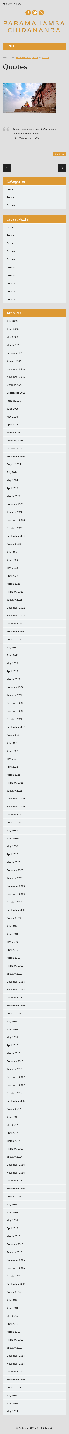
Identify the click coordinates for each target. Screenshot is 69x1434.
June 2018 (13, 1029)
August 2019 (14, 918)
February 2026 (15, 353)
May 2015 (12, 1315)
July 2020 (12, 830)
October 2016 (14, 1180)
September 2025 (16, 392)
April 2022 (12, 671)
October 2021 (14, 719)
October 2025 (14, 384)
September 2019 (16, 910)
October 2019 (14, 902)
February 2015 (15, 1339)
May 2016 (12, 1220)
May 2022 (12, 663)
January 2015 (14, 1347)
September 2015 (16, 1284)
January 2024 (14, 512)
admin (45, 57)
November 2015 (16, 1268)
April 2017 (12, 1132)
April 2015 (12, 1323)
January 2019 (14, 973)
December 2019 (16, 886)
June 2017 (13, 1117)
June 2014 (13, 1403)
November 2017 (16, 1085)
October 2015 (14, 1276)
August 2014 (14, 1387)
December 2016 (16, 1164)
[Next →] (62, 168)
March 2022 (13, 679)
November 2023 (16, 520)
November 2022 (16, 615)
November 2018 (16, 989)
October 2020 (14, 814)
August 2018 (14, 1013)
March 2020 (13, 862)
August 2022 (14, 639)
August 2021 (14, 735)
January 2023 (14, 599)
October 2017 (14, 1093)
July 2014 (12, 1395)
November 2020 (16, 806)
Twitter (34, 12)
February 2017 (15, 1148)
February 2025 (15, 440)
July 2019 (12, 926)
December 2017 (16, 1077)
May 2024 (12, 480)
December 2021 (16, 703)
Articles (11, 189)
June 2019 (13, 933)
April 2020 (12, 854)
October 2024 (14, 448)
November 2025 (16, 376)
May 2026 (12, 337)
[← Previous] (7, 168)
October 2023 (14, 528)
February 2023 (15, 591)
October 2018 (14, 997)
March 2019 (13, 957)
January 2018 (14, 1069)
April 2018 (12, 1045)
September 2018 (16, 1005)
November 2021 (16, 711)
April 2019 (12, 949)
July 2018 (12, 1021)
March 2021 (13, 774)
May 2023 (12, 567)
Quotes (59, 153)
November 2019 (16, 894)
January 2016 (14, 1252)
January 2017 (14, 1156)
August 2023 (14, 544)
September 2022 (16, 631)
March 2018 (13, 1053)
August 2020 (14, 822)
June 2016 (13, 1212)
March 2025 (13, 432)
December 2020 (16, 798)
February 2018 (15, 1061)
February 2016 (15, 1244)
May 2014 (12, 1411)
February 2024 (15, 504)
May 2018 (12, 1037)
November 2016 (16, 1172)
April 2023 (12, 575)
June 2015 (13, 1307)
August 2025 (14, 400)
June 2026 (13, 329)
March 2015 (13, 1331)
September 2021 (16, 727)
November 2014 (16, 1363)
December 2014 (16, 1355)
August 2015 (14, 1292)
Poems (11, 197)
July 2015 (12, 1300)
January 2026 (14, 361)
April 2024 (12, 488)
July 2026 (12, 321)
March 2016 (13, 1236)
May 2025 (12, 416)
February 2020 (15, 870)
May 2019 (12, 941)
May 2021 (12, 758)
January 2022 (14, 695)
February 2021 (15, 782)
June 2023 (13, 559)
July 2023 (12, 552)
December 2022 (16, 607)
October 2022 (14, 623)
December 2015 (16, 1260)
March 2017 (13, 1140)
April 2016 (12, 1228)
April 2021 (12, 766)
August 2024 (14, 464)
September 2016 (16, 1188)
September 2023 (16, 536)
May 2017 (12, 1124)
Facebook (28, 12)
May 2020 (12, 846)
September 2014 (16, 1379)
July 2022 (12, 647)
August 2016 (14, 1196)
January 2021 (14, 790)
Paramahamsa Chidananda (34, 26)
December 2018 (16, 981)
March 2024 (13, 496)
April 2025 (12, 424)
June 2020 (13, 838)
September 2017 (16, 1101)
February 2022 (15, 687)
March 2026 (13, 345)
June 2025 (13, 408)
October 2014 (14, 1371)
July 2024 (12, 472)
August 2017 (14, 1109)
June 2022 (13, 655)
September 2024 (16, 456)
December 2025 (16, 368)
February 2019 (15, 965)
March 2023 (13, 583)
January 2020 (14, 878)
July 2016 (12, 1204)
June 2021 (13, 750)
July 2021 (12, 742)
